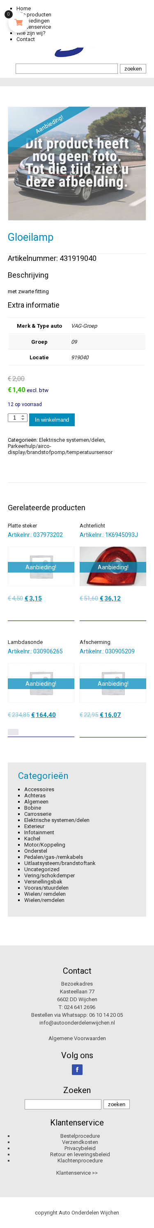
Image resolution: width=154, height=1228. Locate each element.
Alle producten (33, 14)
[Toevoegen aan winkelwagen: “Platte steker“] (69, 611)
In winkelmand (52, 420)
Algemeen (36, 802)
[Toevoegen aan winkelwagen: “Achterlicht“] (141, 611)
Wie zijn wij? (31, 33)
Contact (25, 39)
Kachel (32, 838)
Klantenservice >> (77, 1173)
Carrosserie (37, 814)
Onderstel (35, 851)
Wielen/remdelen (44, 900)
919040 (79, 357)
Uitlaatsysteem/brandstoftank (60, 863)
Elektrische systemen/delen (71, 440)
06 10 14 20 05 (106, 1015)
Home (23, 8)
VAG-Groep (84, 326)
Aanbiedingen (33, 21)
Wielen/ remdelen (45, 894)
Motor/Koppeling (44, 845)
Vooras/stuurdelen (46, 888)
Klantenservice (33, 27)
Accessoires (39, 789)
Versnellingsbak (43, 882)
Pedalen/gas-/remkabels (53, 857)
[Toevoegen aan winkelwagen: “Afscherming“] (141, 728)
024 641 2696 (79, 1007)
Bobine (32, 808)
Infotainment (39, 832)
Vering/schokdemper (49, 875)
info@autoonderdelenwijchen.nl (77, 1023)
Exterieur (34, 826)
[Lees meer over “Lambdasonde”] (13, 732)
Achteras (35, 795)
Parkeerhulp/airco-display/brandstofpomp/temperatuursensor (60, 449)
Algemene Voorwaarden (77, 1038)
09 (74, 342)
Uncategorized (42, 869)
